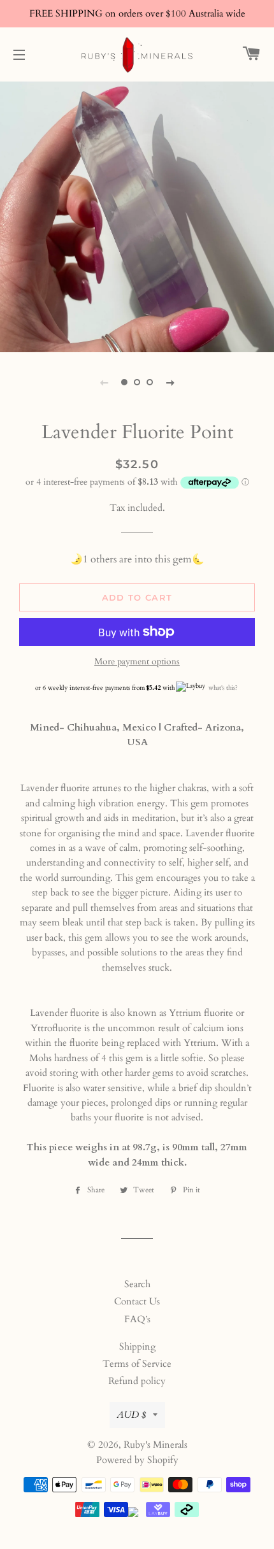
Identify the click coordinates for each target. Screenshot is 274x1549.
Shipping (137, 1346)
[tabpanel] (137, 215)
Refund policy (137, 1380)
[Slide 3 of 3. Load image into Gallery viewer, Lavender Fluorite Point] (149, 382)
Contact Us (137, 1301)
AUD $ (132, 1414)
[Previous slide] (104, 382)
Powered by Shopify (137, 1459)
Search (137, 1284)
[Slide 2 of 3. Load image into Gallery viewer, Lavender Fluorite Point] (137, 382)
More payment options (137, 661)
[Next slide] (170, 382)
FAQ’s (137, 1319)
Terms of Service (137, 1363)
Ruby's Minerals (155, 1444)
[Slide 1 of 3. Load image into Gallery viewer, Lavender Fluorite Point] (124, 382)
